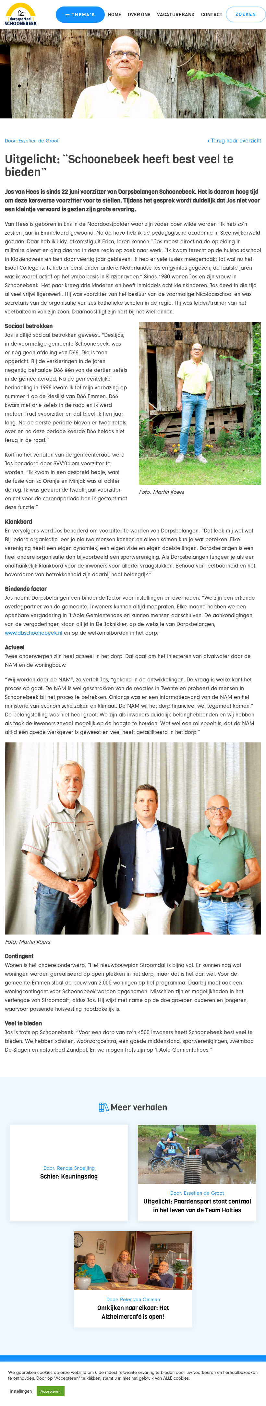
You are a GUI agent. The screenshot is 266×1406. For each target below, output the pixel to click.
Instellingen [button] (21, 1391)
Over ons (139, 14)
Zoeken (246, 14)
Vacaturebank (176, 14)
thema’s (83, 15)
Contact (212, 14)
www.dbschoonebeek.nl (33, 633)
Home (114, 14)
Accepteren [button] (51, 1391)
